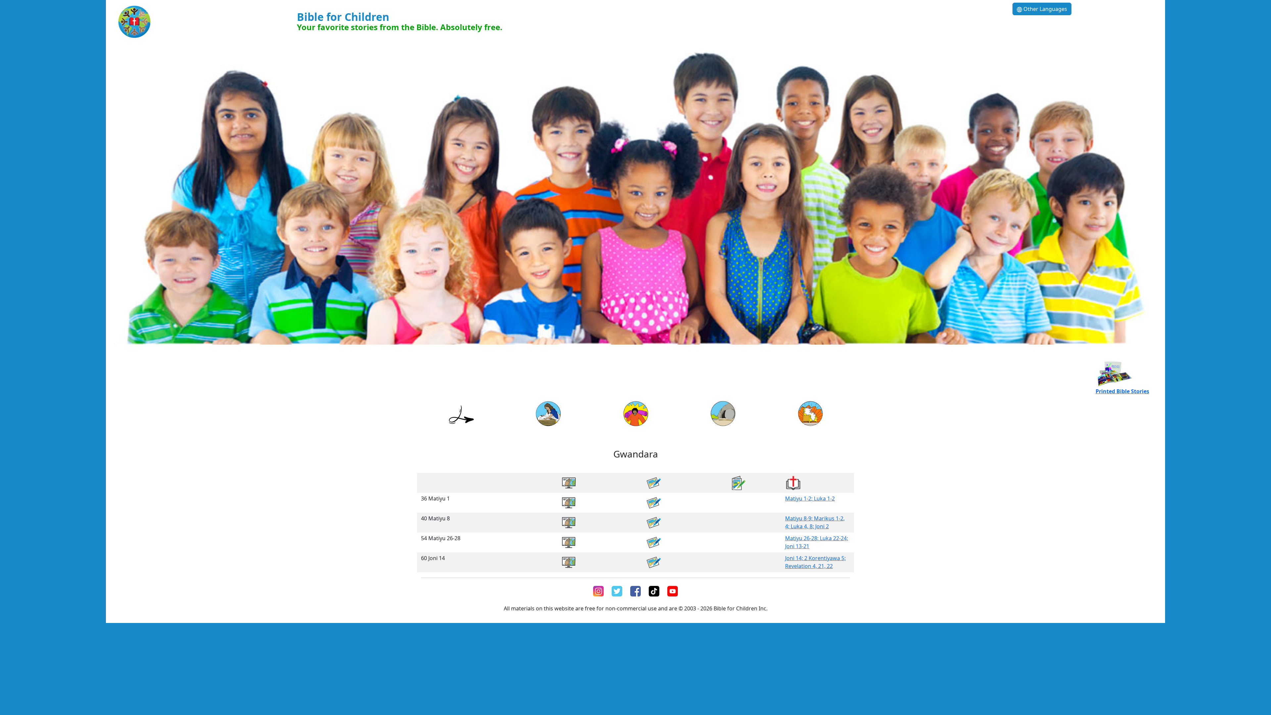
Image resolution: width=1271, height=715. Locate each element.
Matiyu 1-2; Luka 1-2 (810, 498)
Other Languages (1044, 9)
